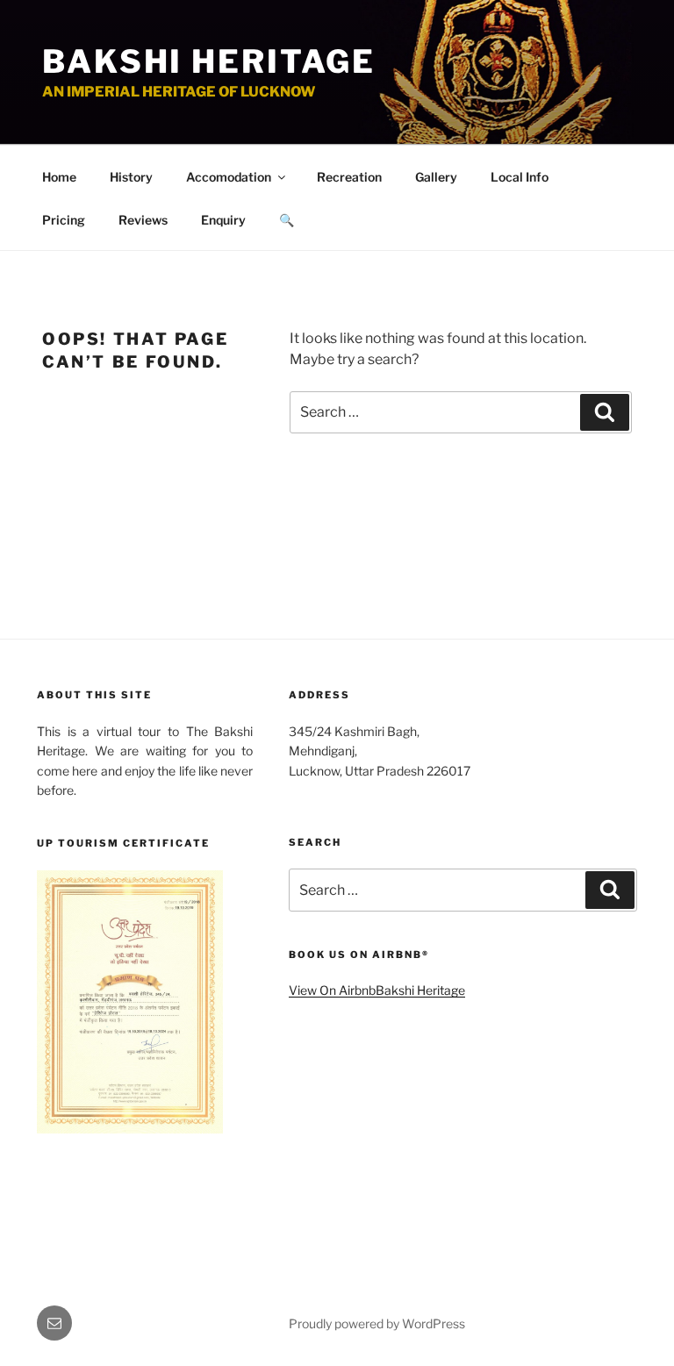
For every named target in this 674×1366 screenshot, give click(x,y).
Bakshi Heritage (209, 61)
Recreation (349, 176)
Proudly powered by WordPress (377, 1323)
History (131, 176)
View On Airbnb (332, 990)
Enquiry (223, 219)
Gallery (436, 176)
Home (59, 176)
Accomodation (228, 176)
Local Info (520, 176)
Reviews (143, 219)
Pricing (63, 219)
